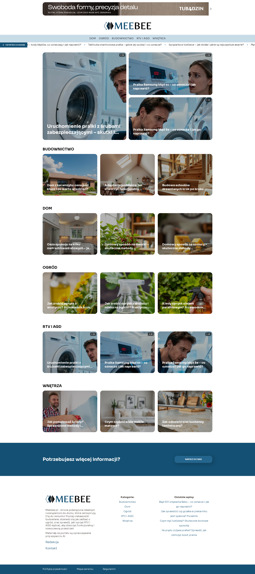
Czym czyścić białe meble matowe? (124, 424)
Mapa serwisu (85, 569)
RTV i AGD (52, 326)
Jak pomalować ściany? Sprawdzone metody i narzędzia (65, 424)
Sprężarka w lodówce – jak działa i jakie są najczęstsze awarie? (158, 44)
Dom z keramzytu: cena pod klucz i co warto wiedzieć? (68, 187)
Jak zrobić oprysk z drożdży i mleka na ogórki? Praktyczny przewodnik (127, 305)
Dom (47, 208)
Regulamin (109, 569)
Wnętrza (52, 386)
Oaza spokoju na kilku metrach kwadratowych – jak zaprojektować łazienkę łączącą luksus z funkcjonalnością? (69, 246)
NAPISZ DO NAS (193, 459)
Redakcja (52, 542)
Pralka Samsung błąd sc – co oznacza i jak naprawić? (164, 86)
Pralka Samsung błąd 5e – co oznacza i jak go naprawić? (167, 131)
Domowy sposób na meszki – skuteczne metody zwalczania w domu (127, 246)
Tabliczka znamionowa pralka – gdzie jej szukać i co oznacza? (77, 44)
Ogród (50, 267)
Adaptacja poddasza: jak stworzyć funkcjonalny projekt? (123, 187)
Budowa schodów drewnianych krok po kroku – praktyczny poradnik (184, 187)
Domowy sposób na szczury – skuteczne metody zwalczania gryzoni (184, 246)
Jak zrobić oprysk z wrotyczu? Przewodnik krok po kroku (68, 305)
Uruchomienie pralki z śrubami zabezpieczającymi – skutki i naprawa (83, 129)
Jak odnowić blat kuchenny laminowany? (183, 424)
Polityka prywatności (55, 569)
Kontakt (51, 548)
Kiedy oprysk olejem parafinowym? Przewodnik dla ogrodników (182, 305)
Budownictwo (58, 149)
